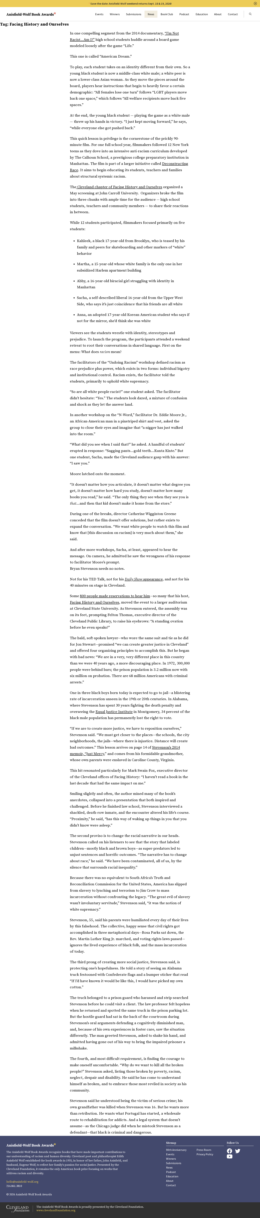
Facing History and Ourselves (94, 602)
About (218, 14)
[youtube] (229, 1156)
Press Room (204, 1150)
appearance (144, 579)
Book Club (167, 14)
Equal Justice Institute (114, 712)
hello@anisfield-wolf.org (22, 1182)
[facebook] (229, 1151)
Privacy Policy (205, 1154)
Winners (115, 14)
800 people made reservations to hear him (115, 596)
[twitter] (237, 1151)
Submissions (133, 14)
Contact (233, 14)
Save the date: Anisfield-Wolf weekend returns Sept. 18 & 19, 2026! (131, 3)
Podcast (184, 14)
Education (202, 14)
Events (99, 14)
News (151, 14)
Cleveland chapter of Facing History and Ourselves (119, 187)
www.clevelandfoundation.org (55, 1210)
